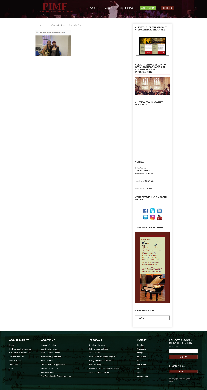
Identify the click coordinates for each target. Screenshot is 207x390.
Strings (140, 353)
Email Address (174, 347)
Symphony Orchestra (97, 345)
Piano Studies (94, 353)
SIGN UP (183, 357)
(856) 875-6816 (149, 181)
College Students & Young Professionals (104, 368)
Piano (139, 368)
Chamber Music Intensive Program (102, 357)
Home (37, 25)
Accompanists (142, 376)
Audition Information (49, 349)
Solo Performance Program (99, 349)
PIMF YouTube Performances (20, 349)
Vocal (139, 372)
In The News (46, 25)
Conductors (141, 349)
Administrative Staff (16, 357)
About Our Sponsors (48, 372)
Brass (139, 360)
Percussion (141, 364)
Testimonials (14, 364)
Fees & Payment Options (50, 353)
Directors (140, 345)
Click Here (148, 188)
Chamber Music (47, 360)
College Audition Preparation (100, 360)
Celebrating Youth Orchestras (20, 353)
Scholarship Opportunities (51, 357)
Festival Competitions (49, 368)
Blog (11, 368)
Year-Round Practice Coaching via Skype (56, 376)
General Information (48, 345)
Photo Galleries (15, 360)
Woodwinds (141, 357)
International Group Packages (100, 372)
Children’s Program (96, 364)
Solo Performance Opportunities (53, 364)
